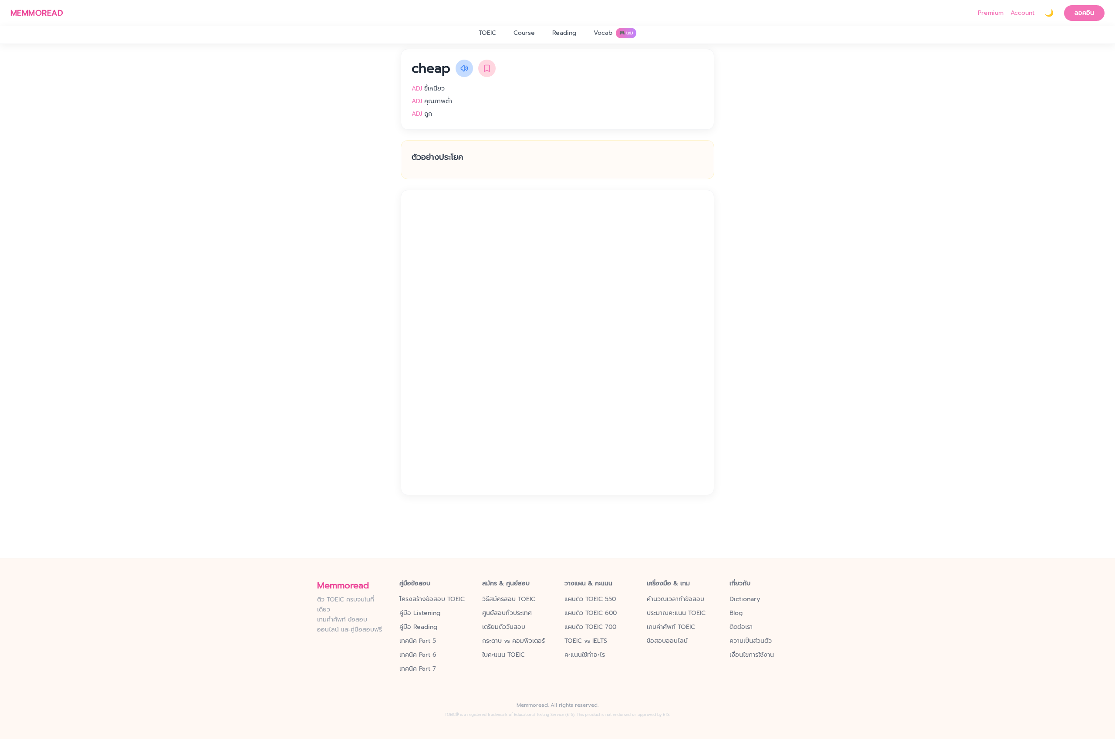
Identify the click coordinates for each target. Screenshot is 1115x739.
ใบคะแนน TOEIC (503, 655)
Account (1022, 13)
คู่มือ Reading (418, 627)
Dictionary (745, 599)
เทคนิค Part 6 (417, 655)
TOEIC (487, 32)
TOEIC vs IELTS (585, 641)
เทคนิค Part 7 (417, 669)
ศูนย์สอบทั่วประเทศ (507, 613)
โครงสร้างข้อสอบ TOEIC (432, 599)
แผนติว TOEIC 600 (590, 613)
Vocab (613, 32)
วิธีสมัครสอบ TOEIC (508, 599)
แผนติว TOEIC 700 (590, 627)
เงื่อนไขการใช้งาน (752, 655)
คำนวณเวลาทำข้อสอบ (675, 599)
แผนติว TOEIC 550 (590, 599)
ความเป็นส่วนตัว (751, 641)
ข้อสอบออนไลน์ (667, 641)
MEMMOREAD (36, 13)
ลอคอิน (1084, 12)
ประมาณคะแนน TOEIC (676, 613)
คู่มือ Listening (419, 613)
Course (524, 32)
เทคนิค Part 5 (417, 641)
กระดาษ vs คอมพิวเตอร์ (513, 641)
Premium (991, 13)
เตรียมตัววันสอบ (503, 627)
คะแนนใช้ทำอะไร (584, 655)
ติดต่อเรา (741, 627)
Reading (564, 32)
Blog (736, 613)
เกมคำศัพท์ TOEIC (671, 627)
